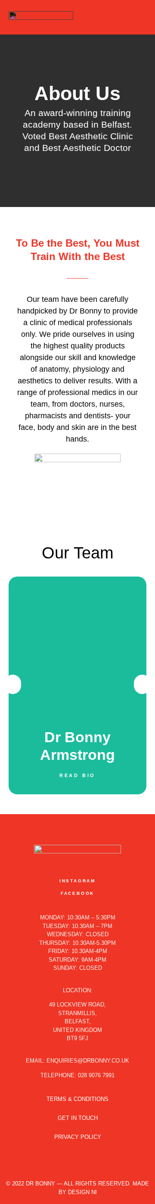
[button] (140, 17)
